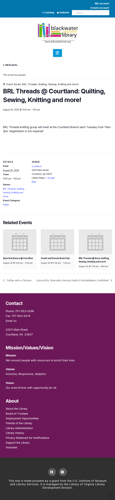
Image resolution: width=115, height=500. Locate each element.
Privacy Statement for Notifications (27, 437)
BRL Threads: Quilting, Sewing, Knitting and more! (14, 192)
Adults (6, 204)
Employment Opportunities (22, 418)
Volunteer (11, 447)
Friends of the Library (19, 423)
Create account (99, 7)
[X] (63, 472)
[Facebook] (52, 472)
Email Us (11, 320)
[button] (57, 53)
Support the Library (18, 442)
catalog (49, 12)
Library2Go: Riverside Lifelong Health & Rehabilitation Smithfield (72, 280)
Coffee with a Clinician (19, 280)
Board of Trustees (17, 413)
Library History (15, 432)
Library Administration (19, 428)
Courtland (36, 166)
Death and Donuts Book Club (55, 258)
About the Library (16, 408)
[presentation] (19, 241)
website (64, 12)
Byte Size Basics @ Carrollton (18, 258)
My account (102, 3)
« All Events (10, 64)
